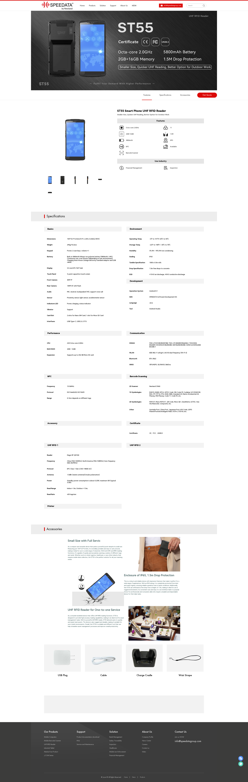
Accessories (185, 95)
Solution (103, 6)
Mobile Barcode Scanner (52, 741)
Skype (240, 758)
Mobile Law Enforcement (117, 752)
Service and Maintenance (85, 744)
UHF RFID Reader (49, 744)
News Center (146, 741)
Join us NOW (179, 737)
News (134, 777)
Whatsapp (240, 763)
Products (92, 6)
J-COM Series (48, 755)
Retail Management (115, 737)
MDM (134, 6)
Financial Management (116, 755)
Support (113, 6)
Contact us (145, 748)
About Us (124, 6)
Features (146, 95)
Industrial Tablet (49, 748)
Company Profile (147, 737)
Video (144, 752)
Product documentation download (88, 737)
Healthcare (113, 748)
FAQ (78, 741)
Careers (144, 744)
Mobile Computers (50, 737)
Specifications (165, 95)
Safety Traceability (115, 741)
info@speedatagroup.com (188, 741)
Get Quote (207, 95)
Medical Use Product (51, 752)
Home (82, 6)
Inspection (112, 744)
